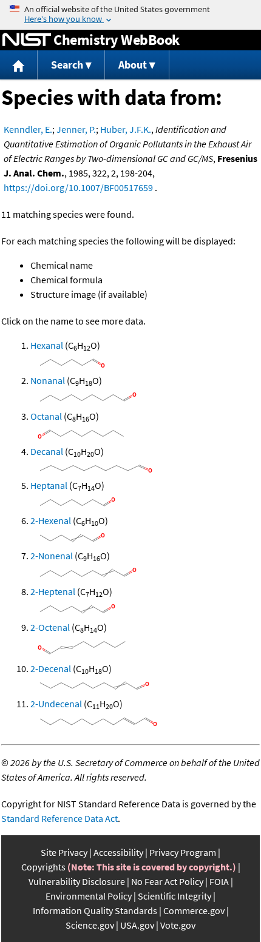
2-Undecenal (56, 704)
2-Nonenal (51, 556)
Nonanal (47, 380)
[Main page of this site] (19, 65)
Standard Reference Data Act (59, 818)
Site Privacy (64, 852)
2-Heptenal (52, 591)
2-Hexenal (50, 520)
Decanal (46, 451)
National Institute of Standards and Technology (26, 40)
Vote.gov (177, 925)
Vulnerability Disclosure (77, 881)
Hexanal (46, 345)
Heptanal (48, 485)
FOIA (219, 881)
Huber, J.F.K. (125, 129)
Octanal (46, 416)
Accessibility (118, 852)
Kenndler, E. (28, 129)
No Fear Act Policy (167, 881)
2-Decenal (50, 668)
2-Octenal (50, 627)
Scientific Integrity (174, 896)
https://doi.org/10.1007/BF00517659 (78, 187)
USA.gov (137, 925)
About (132, 65)
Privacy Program (182, 852)
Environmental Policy (89, 896)
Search (67, 65)
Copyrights (43, 867)
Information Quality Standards (95, 910)
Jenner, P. (76, 129)
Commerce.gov (194, 910)
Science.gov (90, 925)
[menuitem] (19, 65)
